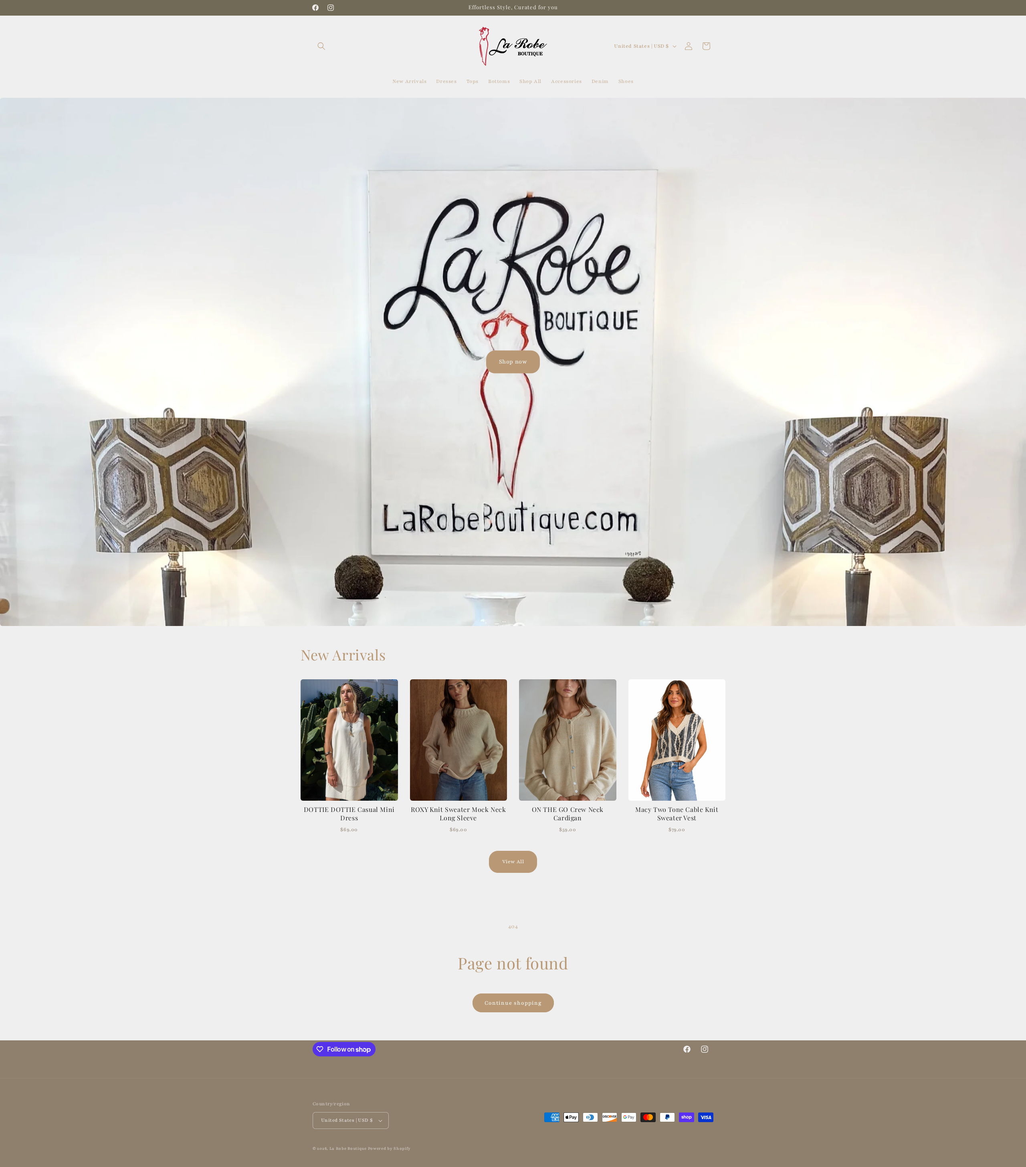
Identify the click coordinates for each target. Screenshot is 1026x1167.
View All (513, 861)
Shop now (513, 361)
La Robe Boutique (348, 1148)
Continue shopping (513, 1003)
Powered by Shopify (389, 1148)
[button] (321, 46)
